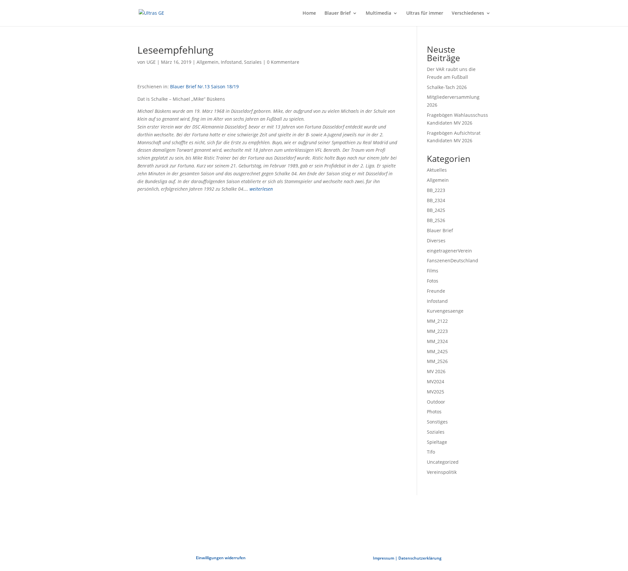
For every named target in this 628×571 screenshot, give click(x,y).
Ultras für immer (424, 13)
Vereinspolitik (442, 472)
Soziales (253, 62)
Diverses (436, 240)
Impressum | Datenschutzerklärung (407, 558)
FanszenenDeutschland (452, 260)
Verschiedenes (468, 13)
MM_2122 (437, 321)
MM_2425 (437, 351)
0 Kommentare (283, 62)
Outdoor (436, 402)
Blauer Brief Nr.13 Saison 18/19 (204, 86)
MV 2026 (436, 371)
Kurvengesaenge (445, 311)
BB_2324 (436, 200)
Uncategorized (443, 462)
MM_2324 (437, 341)
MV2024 (435, 381)
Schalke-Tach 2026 (447, 87)
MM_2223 (437, 331)
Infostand (231, 62)
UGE (151, 62)
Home (309, 13)
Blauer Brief (337, 13)
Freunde (436, 291)
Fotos (432, 281)
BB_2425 (436, 210)
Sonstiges (437, 422)
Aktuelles (437, 170)
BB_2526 (436, 220)
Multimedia (378, 13)
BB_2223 (436, 190)
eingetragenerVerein (449, 251)
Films (432, 271)
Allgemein (207, 62)
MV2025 (435, 392)
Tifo (431, 452)
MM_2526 (437, 361)
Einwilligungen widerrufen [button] (221, 558)
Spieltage (437, 442)
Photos (434, 411)
